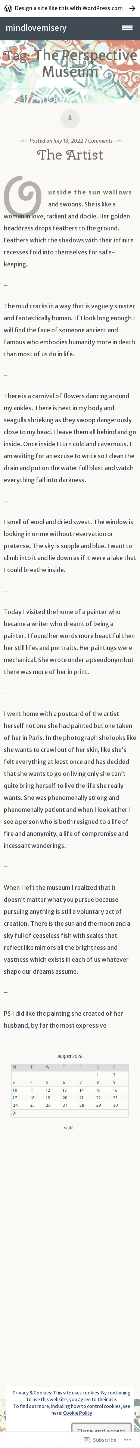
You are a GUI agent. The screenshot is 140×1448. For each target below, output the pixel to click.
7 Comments (98, 140)
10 (15, 1090)
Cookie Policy (77, 1413)
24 (15, 1105)
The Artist (70, 155)
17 (15, 1097)
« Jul (68, 1127)
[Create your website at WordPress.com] (70, 8)
